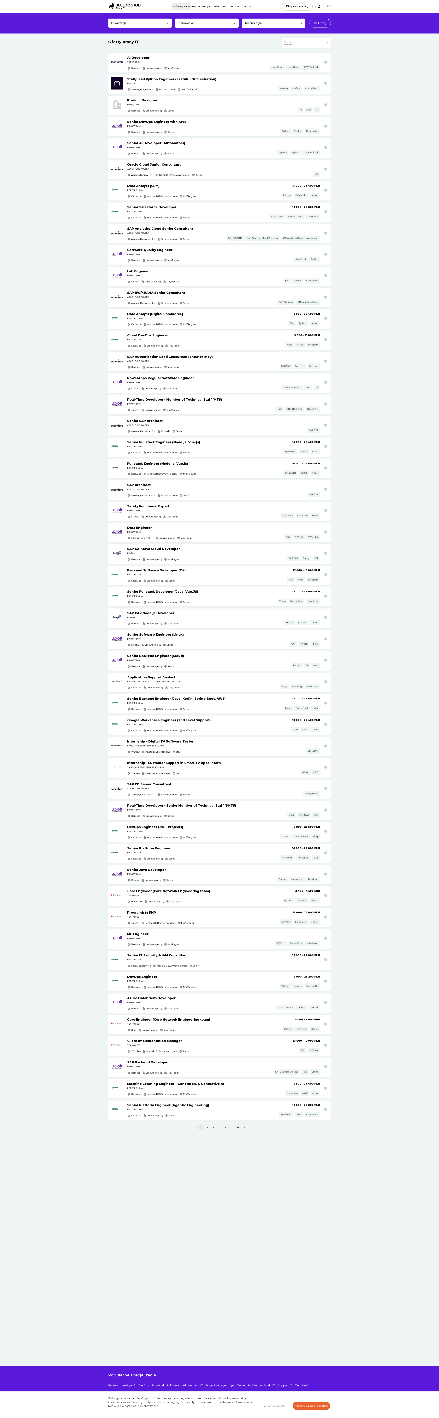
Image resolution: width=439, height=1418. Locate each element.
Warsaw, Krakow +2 (141, 175)
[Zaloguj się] (319, 6)
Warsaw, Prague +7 (141, 89)
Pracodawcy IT (202, 6)
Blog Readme (223, 6)
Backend (113, 1385)
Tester (241, 1385)
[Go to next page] (244, 1128)
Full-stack (173, 1385)
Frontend (158, 1385)
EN (329, 6)
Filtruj (322, 23)
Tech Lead (301, 1385)
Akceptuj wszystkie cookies (311, 1405)
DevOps (144, 1385)
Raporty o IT (243, 6)
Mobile (252, 1385)
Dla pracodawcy (297, 6)
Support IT (285, 1385)
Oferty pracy (181, 6)
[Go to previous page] (194, 1128)
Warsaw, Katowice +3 (142, 431)
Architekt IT (267, 1385)
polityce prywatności (145, 1406)
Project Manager (216, 1385)
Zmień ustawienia (275, 1405)
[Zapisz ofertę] (326, 62)
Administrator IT (192, 1385)
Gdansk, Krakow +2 (141, 538)
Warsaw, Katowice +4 (142, 239)
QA (232, 1385)
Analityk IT (128, 1385)
